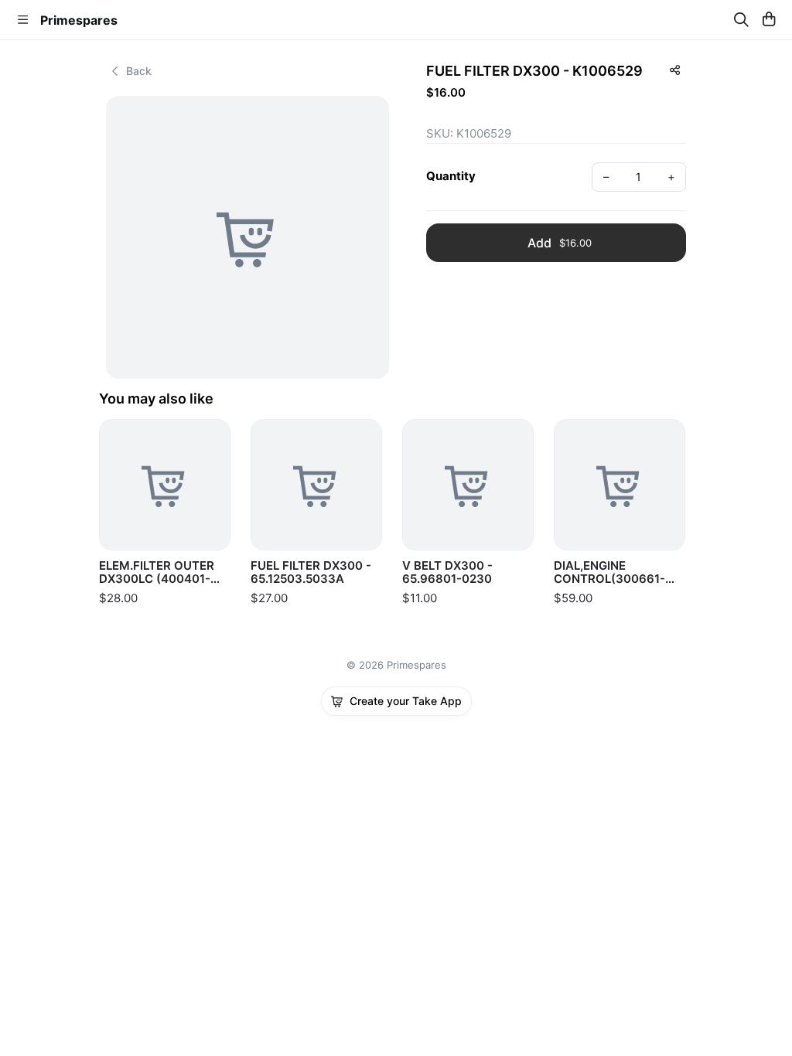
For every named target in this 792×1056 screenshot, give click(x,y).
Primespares (79, 20)
